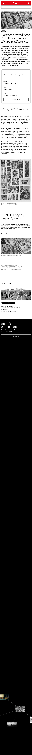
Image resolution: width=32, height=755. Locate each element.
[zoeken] (28, 3)
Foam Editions (7, 89)
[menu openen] (3, 3)
